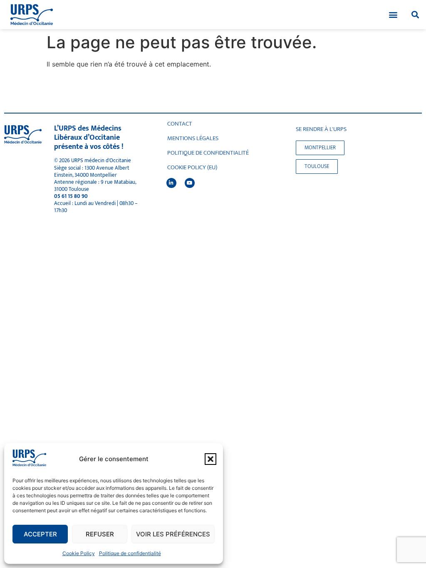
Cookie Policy (78, 553)
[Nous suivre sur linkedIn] (171, 183)
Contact (179, 124)
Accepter (40, 534)
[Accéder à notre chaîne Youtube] (190, 183)
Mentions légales (192, 138)
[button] (210, 459)
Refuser (100, 534)
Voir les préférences (173, 534)
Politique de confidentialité (130, 553)
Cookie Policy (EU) (192, 167)
